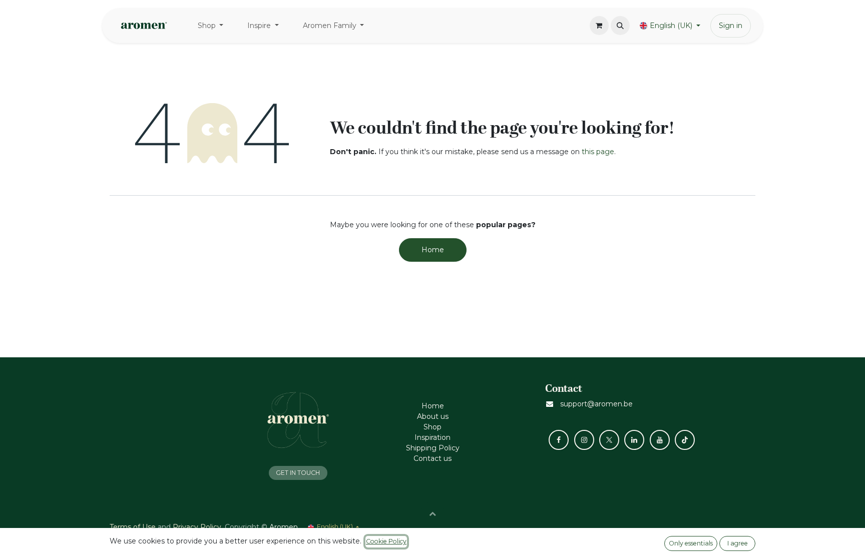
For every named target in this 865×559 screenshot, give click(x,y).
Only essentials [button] (691, 543)
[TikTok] (685, 440)
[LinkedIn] (634, 440)
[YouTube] (660, 440)
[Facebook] (559, 440)
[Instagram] (584, 440)
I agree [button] (737, 543)
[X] (609, 440)
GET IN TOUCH (298, 472)
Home (432, 249)
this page (598, 151)
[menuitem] (211, 26)
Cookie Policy (386, 541)
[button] (620, 25)
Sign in (730, 25)
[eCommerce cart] (599, 25)
